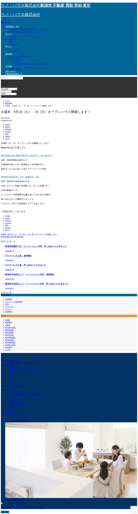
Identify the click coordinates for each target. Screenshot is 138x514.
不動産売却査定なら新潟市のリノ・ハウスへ (26, 31)
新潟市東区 (9, 330)
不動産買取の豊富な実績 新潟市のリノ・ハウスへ (28, 29)
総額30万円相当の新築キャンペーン (23, 368)
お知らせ (17, 61)
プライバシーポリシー (13, 414)
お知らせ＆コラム (16, 59)
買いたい (8, 34)
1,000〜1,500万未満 (17, 402)
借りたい (8, 46)
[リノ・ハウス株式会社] (10, 503)
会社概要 (8, 66)
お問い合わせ (10, 71)
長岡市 (7, 320)
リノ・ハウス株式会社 (20, 14)
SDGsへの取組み (16, 69)
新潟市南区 (9, 340)
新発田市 (8, 347)
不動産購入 (9, 366)
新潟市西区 (9, 332)
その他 (7, 350)
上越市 (7, 325)
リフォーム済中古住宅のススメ (21, 56)
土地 (11, 41)
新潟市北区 (9, 335)
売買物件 (8, 299)
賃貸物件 (8, 311)
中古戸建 (12, 39)
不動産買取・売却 (12, 26)
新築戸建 (12, 36)
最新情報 (8, 54)
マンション (13, 44)
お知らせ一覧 (6, 292)
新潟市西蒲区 (10, 342)
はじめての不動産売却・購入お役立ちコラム (31, 64)
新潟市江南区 (10, 345)
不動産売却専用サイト (13, 74)
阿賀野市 (8, 322)
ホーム (7, 358)
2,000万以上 (14, 407)
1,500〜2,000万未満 (17, 405)
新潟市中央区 (10, 327)
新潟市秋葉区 (10, 337)
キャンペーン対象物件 (13, 302)
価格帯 (7, 397)
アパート (12, 51)
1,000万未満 (14, 400)
